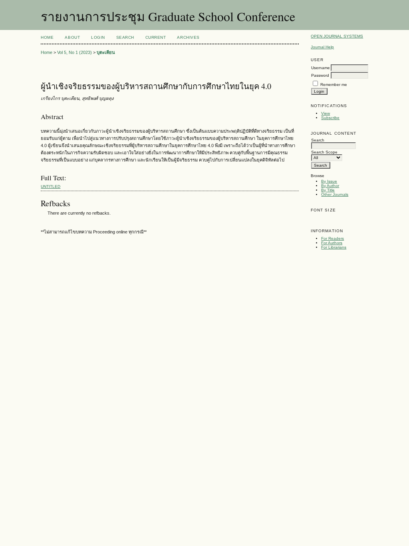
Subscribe (330, 118)
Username (320, 68)
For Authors (331, 243)
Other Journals (334, 194)
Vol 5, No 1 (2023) (74, 52)
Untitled (50, 186)
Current (155, 37)
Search (125, 37)
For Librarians (333, 247)
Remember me (333, 84)
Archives (188, 37)
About (72, 37)
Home (47, 37)
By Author (330, 185)
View (325, 113)
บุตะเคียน (106, 52)
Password (320, 75)
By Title (328, 190)
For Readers (332, 238)
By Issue (329, 181)
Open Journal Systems (337, 36)
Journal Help (322, 47)
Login (98, 37)
